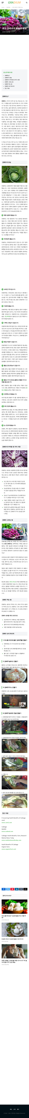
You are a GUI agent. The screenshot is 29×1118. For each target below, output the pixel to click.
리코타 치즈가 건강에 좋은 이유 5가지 (12, 939)
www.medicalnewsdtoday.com (11, 840)
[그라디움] (14, 2)
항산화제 (7, 316)
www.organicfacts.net (9, 849)
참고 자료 (7, 88)
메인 (11, 1109)
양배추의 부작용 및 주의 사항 (12, 80)
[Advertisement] (14, 52)
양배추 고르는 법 (9, 82)
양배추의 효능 (8, 77)
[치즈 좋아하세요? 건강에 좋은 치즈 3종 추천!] (14, 906)
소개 (14, 1109)
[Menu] (3, 2)
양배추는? (7, 75)
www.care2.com (7, 822)
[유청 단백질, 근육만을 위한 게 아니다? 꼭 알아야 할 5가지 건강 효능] (14, 951)
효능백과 (4, 24)
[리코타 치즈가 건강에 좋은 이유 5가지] (14, 930)
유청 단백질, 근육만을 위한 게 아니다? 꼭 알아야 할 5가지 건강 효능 (14, 961)
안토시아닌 (13, 582)
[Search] (26, 2)
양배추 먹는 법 (8, 84)
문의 (18, 1109)
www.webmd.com (7, 831)
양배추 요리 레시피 (9, 86)
